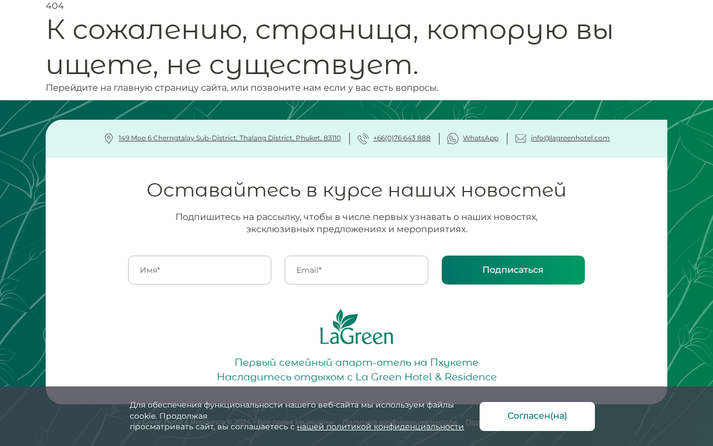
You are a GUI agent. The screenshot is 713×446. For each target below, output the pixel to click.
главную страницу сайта (170, 87)
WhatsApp (481, 138)
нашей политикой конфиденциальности (380, 427)
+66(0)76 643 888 (402, 138)
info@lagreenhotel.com (570, 138)
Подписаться (513, 269)
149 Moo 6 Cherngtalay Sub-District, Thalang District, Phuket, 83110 (230, 138)
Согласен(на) (537, 415)
